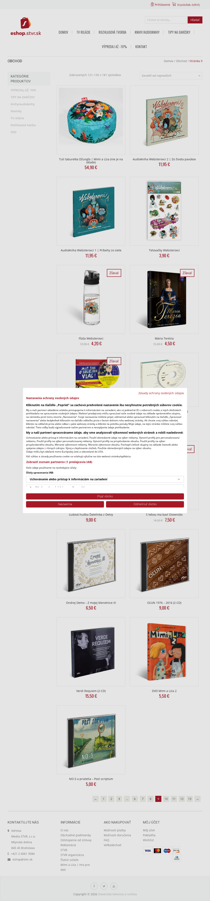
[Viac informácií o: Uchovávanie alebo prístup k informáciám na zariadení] (178, 479)
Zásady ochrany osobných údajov (161, 393)
